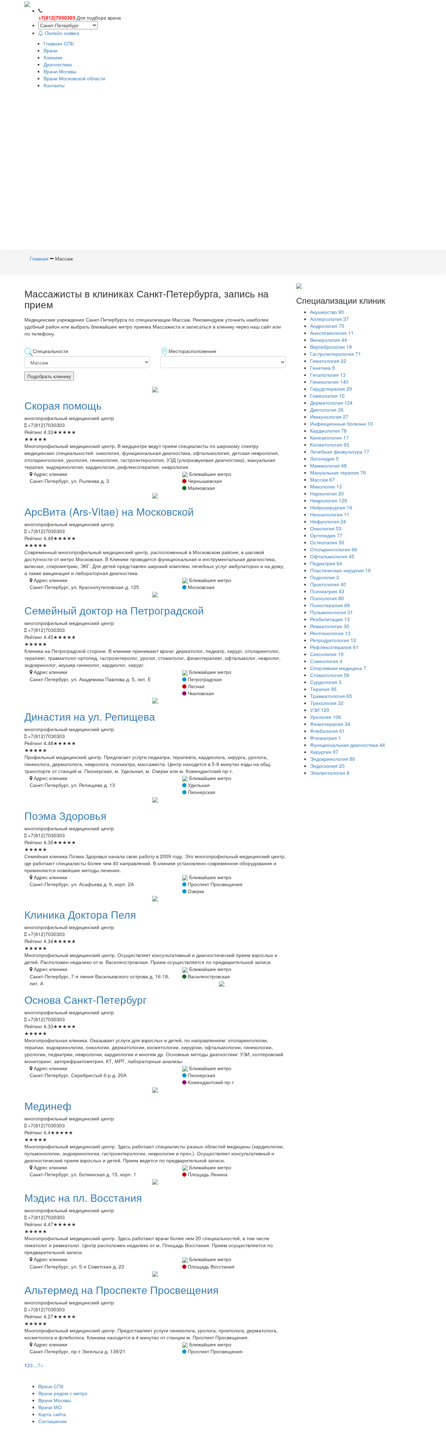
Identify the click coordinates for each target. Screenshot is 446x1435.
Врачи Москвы (60, 71)
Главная (39, 258)
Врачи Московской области (74, 78)
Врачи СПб (50, 1386)
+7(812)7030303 (56, 17)
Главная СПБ (59, 43)
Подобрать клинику (49, 376)
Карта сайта (52, 1414)
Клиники (53, 57)
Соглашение (52, 1421)
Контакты (54, 85)
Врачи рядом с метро (62, 1393)
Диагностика (58, 64)
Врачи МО (50, 1407)
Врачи (50, 50)
